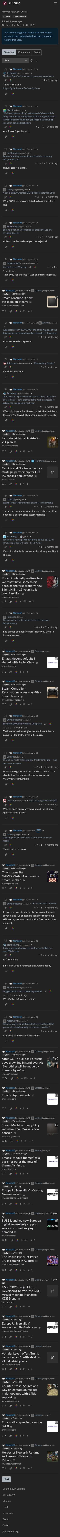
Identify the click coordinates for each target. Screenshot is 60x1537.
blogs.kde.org (8, 1302)
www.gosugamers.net (11, 1464)
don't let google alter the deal (43, 801)
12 (6, 1141)
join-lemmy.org (10, 1531)
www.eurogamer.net (11, 1137)
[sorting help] (31, 60)
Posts (37, 52)
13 (6, 1240)
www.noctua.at (8, 480)
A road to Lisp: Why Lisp (14, 267)
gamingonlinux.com (10, 1401)
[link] (10, 80)
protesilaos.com (9, 666)
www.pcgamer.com (10, 597)
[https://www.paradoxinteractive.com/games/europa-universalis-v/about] (52, 1194)
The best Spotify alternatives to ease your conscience (28, 76)
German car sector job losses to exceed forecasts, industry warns (26, 622)
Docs (5, 1519)
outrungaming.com (10, 884)
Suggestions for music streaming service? (22, 992)
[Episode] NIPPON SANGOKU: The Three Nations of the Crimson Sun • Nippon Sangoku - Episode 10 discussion (30, 331)
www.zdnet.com (9, 1236)
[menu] (55, 3)
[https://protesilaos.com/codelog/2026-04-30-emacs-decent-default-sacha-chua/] (52, 662)
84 (6, 1078)
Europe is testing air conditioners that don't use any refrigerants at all (27, 158)
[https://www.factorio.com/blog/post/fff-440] (52, 442)
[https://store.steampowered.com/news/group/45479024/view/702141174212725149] (52, 692)
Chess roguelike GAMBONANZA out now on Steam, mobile (27, 839)
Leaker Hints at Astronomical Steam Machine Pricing (28, 503)
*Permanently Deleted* (44, 363)
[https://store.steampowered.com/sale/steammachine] (52, 301)
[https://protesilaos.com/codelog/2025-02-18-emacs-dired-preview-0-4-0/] (52, 1426)
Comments (24, 52)
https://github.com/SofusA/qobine (21, 88)
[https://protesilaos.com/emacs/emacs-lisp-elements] (52, 1099)
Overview (9, 52)
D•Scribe (14, 3)
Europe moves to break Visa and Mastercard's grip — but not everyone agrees (30, 761)
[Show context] (5, 80)
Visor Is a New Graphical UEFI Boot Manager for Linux (29, 193)
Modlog (6, 1501)
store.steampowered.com (13, 305)
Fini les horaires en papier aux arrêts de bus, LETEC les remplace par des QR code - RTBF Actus (28, 541)
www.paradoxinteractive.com (15, 1198)
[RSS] (36, 60)
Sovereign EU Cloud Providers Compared (22, 724)
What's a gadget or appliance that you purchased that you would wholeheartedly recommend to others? (28, 1025)
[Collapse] (5, 69)
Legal (5, 1507)
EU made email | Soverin (44, 904)
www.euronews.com (11, 1365)
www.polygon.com (10, 1074)
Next (6, 1479)
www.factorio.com (10, 446)
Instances (7, 1513)
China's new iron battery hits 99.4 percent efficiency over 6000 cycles (27, 949)
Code (5, 1525)
